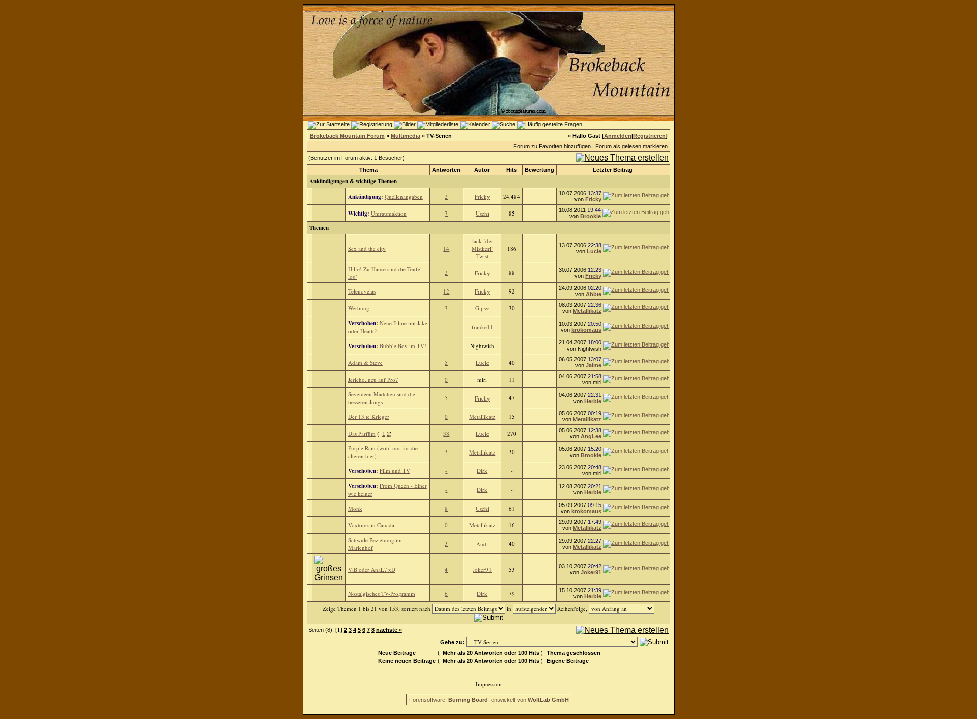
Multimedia (405, 135)
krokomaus (586, 330)
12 (446, 291)
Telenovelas (362, 291)
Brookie (590, 216)
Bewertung (539, 170)
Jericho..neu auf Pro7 (373, 379)
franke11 (482, 327)
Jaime (593, 365)
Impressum (489, 684)
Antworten (446, 170)
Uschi (482, 213)
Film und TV (395, 470)
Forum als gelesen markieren (631, 146)
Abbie (593, 294)
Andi (482, 544)
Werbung (358, 308)
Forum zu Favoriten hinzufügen (552, 146)
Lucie (594, 251)
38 (446, 433)
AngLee (591, 436)
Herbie (592, 401)
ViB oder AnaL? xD (371, 569)
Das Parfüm (362, 433)
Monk (355, 508)
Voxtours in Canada (371, 525)
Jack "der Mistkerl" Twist (482, 248)
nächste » (389, 630)
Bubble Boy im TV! (403, 346)
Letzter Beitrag (613, 170)
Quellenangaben (404, 196)
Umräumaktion (389, 213)
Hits (511, 170)
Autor (482, 170)
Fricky (482, 196)
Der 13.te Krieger (368, 416)
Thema (368, 170)
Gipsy (482, 308)
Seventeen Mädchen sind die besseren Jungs (381, 398)
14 (446, 248)
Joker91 (482, 569)
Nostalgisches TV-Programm (381, 593)
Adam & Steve (365, 362)
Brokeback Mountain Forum (347, 135)
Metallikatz (587, 311)
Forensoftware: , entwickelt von (489, 700)
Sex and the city (367, 248)
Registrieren (649, 135)
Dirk (482, 470)
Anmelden (617, 135)
